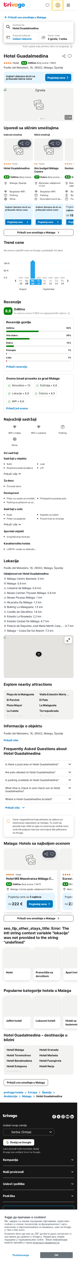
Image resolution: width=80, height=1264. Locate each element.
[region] (38, 104)
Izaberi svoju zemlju (15, 1125)
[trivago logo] (14, 5)
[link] (47, 5)
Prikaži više (10, 473)
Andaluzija (10, 1096)
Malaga (26, 1096)
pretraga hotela (13, 1092)
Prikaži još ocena (17, 408)
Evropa (32, 1092)
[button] (38, 27)
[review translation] (68, 313)
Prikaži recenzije (16, 366)
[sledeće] (67, 281)
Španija (47, 1092)
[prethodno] (15, 281)
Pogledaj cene (56, 77)
